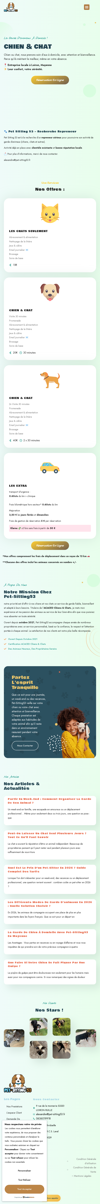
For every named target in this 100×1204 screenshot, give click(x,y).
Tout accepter (24, 1189)
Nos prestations (14, 1106)
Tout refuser (24, 1179)
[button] (86, 7)
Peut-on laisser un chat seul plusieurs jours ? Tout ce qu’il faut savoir (47, 835)
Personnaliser (24, 1170)
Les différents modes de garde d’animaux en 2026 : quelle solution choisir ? (50, 904)
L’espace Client (14, 1112)
